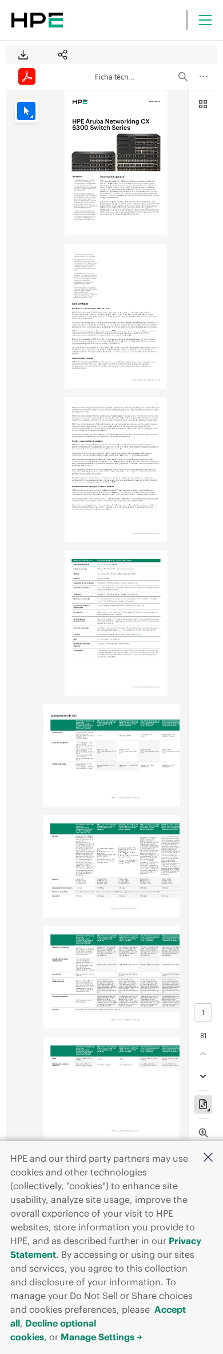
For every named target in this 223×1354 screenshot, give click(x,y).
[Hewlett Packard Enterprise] (37, 20)
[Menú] (205, 20)
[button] (208, 1158)
